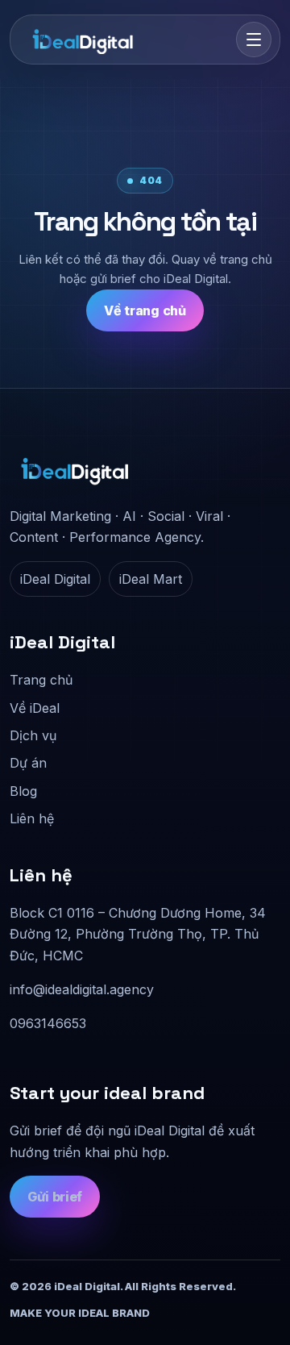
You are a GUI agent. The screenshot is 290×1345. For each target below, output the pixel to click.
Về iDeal (35, 708)
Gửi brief (54, 1197)
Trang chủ (41, 680)
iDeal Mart (150, 579)
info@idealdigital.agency (82, 989)
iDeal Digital (55, 579)
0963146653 (48, 1023)
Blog (23, 791)
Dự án (28, 763)
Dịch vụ (33, 735)
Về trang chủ (144, 310)
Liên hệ (32, 818)
